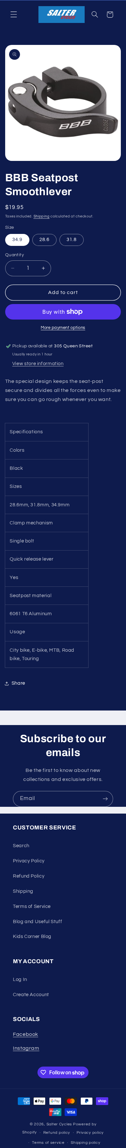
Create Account (31, 994)
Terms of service (48, 1142)
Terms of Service (32, 906)
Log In (20, 979)
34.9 (17, 239)
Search (21, 845)
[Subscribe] (105, 799)
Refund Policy (28, 876)
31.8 (72, 239)
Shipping (42, 216)
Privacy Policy (29, 860)
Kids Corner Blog (32, 936)
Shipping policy (85, 1142)
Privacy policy (90, 1132)
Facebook (25, 1034)
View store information (38, 363)
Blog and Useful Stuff (37, 921)
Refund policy (56, 1132)
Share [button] (18, 683)
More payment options (63, 328)
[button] (13, 14)
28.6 (44, 239)
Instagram (26, 1048)
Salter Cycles (59, 1124)
